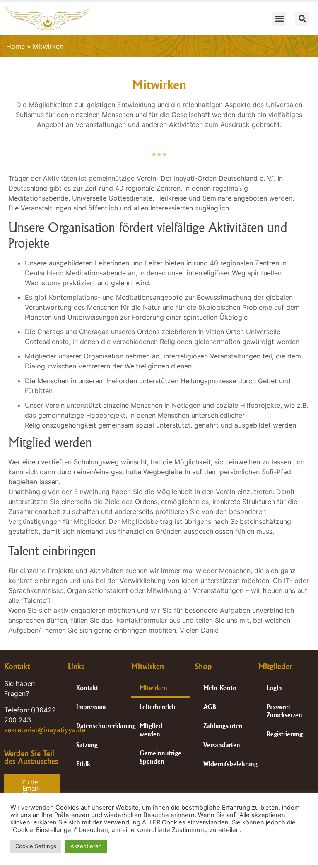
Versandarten (221, 745)
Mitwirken (153, 688)
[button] (279, 19)
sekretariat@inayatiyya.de (44, 730)
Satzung (87, 745)
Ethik (83, 764)
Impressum (91, 707)
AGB (209, 707)
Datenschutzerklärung (106, 726)
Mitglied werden (151, 730)
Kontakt (87, 688)
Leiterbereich (158, 707)
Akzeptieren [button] (86, 846)
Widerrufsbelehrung (230, 764)
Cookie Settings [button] (35, 846)
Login (274, 688)
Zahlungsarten (223, 726)
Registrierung (285, 734)
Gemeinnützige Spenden (160, 757)
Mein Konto (219, 688)
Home (15, 46)
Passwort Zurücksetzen (284, 711)
